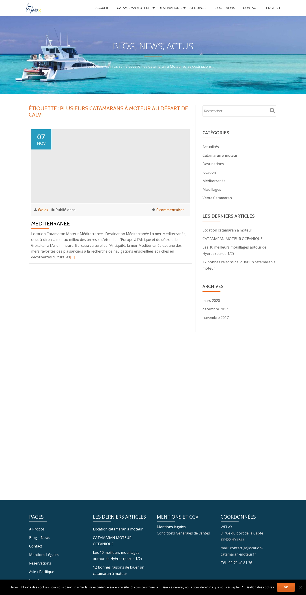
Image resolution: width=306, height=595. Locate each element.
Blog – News (224, 8)
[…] (72, 257)
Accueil (102, 8)
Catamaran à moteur (220, 155)
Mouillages (212, 189)
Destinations (170, 8)
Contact (250, 8)
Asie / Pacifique (41, 571)
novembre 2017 (216, 317)
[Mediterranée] (110, 165)
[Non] (300, 587)
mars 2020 (211, 300)
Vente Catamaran (217, 197)
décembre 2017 (215, 309)
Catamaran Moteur (134, 8)
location (209, 172)
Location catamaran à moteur (227, 230)
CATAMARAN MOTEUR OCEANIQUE (233, 238)
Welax (43, 209)
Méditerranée (214, 180)
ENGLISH (273, 8)
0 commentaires (170, 209)
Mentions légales (171, 526)
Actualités (211, 146)
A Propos (197, 8)
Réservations (40, 563)
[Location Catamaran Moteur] (34, 8)
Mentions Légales (44, 554)
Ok (286, 587)
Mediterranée (50, 223)
